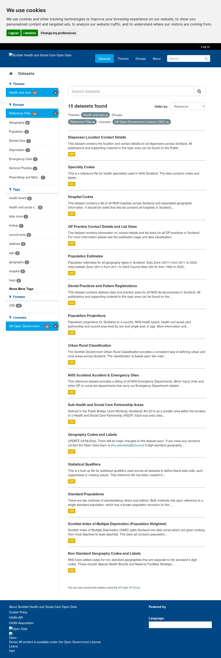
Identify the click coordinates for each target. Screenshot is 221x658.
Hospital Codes (80, 196)
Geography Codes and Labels (92, 434)
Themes (123, 58)
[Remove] (107, 115)
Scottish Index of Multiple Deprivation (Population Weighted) (117, 523)
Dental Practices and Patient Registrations (102, 285)
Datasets (104, 58)
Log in (205, 46)
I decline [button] (30, 33)
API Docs (134, 587)
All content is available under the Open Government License (59, 642)
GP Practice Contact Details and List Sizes (102, 226)
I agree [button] (14, 33)
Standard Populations (86, 493)
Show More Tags (21, 288)
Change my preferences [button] (58, 33)
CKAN (156, 611)
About (157, 58)
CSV (71, 154)
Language (156, 618)
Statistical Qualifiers (84, 464)
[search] (199, 91)
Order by (161, 106)
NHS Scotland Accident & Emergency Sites (103, 375)
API (120, 587)
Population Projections (87, 315)
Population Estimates (85, 255)
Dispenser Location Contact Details (97, 137)
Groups (141, 58)
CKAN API (16, 617)
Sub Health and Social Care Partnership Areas (106, 404)
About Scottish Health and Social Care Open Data (43, 606)
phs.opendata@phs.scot (127, 445)
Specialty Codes (81, 166)
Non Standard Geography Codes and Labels (104, 553)
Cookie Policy (18, 612)
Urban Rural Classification (89, 345)
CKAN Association (21, 623)
